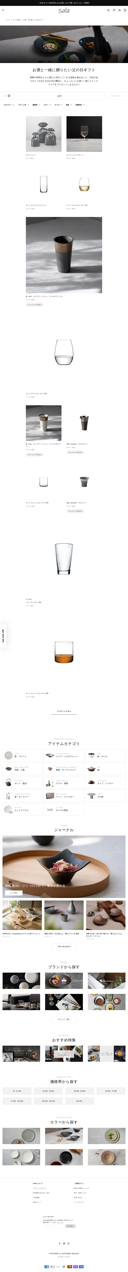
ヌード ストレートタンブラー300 (37, 503)
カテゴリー (8, 105)
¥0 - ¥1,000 (17, 1091)
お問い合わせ (78, 1197)
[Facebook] (60, 1243)
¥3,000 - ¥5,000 (79, 1091)
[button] (3, 636)
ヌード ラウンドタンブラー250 (36, 394)
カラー (46, 105)
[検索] (108, 10)
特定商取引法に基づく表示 (41, 1193)
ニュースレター (79, 1202)
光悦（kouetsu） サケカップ (76, 503)
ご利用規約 (36, 1197)
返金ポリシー (37, 1202)
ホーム (8, 20)
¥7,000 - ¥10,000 (17, 1101)
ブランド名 (22, 105)
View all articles (64, 946)
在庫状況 (78, 105)
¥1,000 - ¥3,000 (48, 1091)
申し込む (70, 1226)
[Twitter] (64, 1243)
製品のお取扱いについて (81, 1188)
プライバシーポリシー (40, 1188)
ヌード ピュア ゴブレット (75, 155)
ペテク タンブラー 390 (33, 602)
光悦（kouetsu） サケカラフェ (76, 444)
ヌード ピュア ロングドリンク (36, 205)
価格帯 (34, 105)
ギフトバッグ (30, 155)
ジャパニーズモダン (34, 305)
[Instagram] (68, 1243)
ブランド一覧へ (64, 1019)
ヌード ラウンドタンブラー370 (77, 205)
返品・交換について (80, 1193)
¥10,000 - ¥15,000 (48, 1101)
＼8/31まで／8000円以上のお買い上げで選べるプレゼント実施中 (64, 3)
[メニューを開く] (3, 10)
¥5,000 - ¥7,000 (111, 1091)
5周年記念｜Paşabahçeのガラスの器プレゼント (21, 934)
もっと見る (14, 893)
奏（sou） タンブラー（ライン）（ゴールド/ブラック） (45, 296)
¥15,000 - (79, 1101)
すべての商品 (16, 20)
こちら (61, 1222)
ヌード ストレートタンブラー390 (37, 693)
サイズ (57, 105)
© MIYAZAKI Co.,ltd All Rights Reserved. (64, 1253)
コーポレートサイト (64, 1257)
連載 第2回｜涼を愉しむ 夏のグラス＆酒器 (61, 934)
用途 (67, 105)
